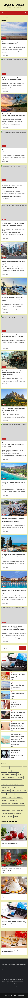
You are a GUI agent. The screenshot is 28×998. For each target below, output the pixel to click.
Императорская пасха (8, 896)
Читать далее (5, 55)
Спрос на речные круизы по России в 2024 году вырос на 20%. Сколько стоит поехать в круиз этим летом (13, 519)
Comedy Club (13, 767)
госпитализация (13, 800)
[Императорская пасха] (14, 885)
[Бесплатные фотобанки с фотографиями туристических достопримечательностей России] (14, 910)
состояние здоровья (17, 810)
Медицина (4, 784)
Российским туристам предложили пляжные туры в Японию (17, 685)
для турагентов (6, 803)
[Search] (25, 13)
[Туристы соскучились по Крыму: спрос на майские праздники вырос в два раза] (14, 543)
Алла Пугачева (5, 774)
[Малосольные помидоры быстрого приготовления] (14, 858)
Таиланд (19, 790)
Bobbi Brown (5, 767)
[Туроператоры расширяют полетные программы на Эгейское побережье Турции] (14, 286)
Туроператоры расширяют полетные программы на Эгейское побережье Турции (13, 298)
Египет (3, 777)
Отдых (4, 37)
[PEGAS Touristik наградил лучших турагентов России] (5, 676)
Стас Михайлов (6, 790)
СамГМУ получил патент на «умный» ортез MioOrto (18, 704)
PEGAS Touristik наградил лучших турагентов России (18, 676)
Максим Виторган (16, 780)
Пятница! (14, 787)
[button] (2, 13)
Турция (4, 793)
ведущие (4, 800)
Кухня (4, 839)
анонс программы (6, 797)
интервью (4, 806)
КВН (3, 780)
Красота (8, 780)
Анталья (13, 774)
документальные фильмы (18, 803)
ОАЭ (9, 787)
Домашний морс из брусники (10, 843)
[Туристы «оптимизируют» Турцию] (14, 139)
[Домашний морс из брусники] (14, 832)
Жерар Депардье (11, 777)
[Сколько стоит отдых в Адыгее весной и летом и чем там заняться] (14, 397)
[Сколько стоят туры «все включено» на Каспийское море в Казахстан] (14, 579)
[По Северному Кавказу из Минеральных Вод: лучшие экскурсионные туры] (14, 67)
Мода (21, 784)
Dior (20, 767)
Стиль (4, 257)
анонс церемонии (17, 797)
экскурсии (9, 816)
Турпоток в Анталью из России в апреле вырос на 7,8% (18, 695)
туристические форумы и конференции (11, 813)
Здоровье (13, 701)
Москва (4, 787)
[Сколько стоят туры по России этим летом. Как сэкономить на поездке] (14, 324)
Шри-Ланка (10, 793)
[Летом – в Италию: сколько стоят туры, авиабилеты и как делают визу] (14, 471)
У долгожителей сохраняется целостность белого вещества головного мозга (17, 754)
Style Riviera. (14, 5)
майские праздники (14, 806)
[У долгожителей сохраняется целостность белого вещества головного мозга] (5, 754)
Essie (25, 767)
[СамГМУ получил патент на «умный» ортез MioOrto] (5, 704)
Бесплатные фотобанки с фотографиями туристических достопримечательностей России (13, 665)
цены (3, 816)
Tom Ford (15, 771)
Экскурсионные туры (20, 793)
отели (22, 806)
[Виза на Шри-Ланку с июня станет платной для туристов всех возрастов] (14, 103)
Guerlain (4, 771)
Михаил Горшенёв (13, 784)
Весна (19, 774)
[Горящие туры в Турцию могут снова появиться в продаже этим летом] (14, 212)
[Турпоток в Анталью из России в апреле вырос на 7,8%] (5, 695)
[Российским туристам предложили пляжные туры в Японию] (14, 31)
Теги (25, 790)
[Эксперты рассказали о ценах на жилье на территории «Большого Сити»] (14, 250)
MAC (10, 771)
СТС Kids (21, 787)
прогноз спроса (6, 810)
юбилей (16, 816)
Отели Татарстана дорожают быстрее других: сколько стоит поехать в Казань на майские (13, 372)
